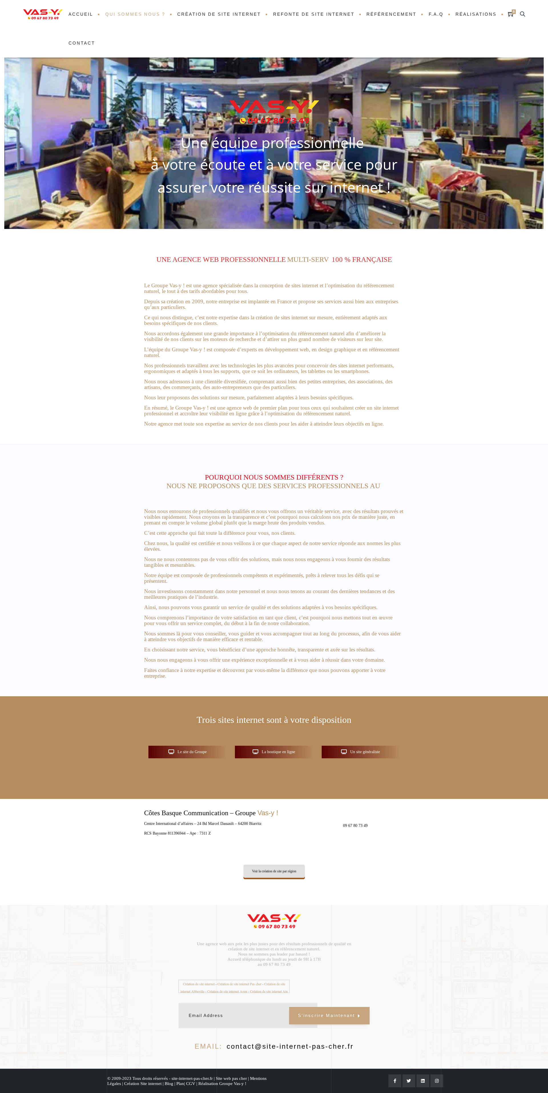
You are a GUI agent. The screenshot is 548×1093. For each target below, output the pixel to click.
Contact (81, 43)
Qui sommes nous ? (135, 14)
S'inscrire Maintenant (326, 1006)
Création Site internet (143, 1075)
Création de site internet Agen (227, 982)
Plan (180, 1075)
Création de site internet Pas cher (239, 975)
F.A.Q (436, 14)
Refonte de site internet (313, 14)
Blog (169, 1075)
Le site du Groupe (191, 743)
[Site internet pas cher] (43, 14)
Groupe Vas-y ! (232, 1075)
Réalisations (476, 14)
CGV (191, 1075)
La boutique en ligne (278, 743)
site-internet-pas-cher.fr (191, 1070)
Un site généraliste (364, 743)
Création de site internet (219, 14)
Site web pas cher (231, 1070)
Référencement (391, 14)
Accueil (80, 14)
